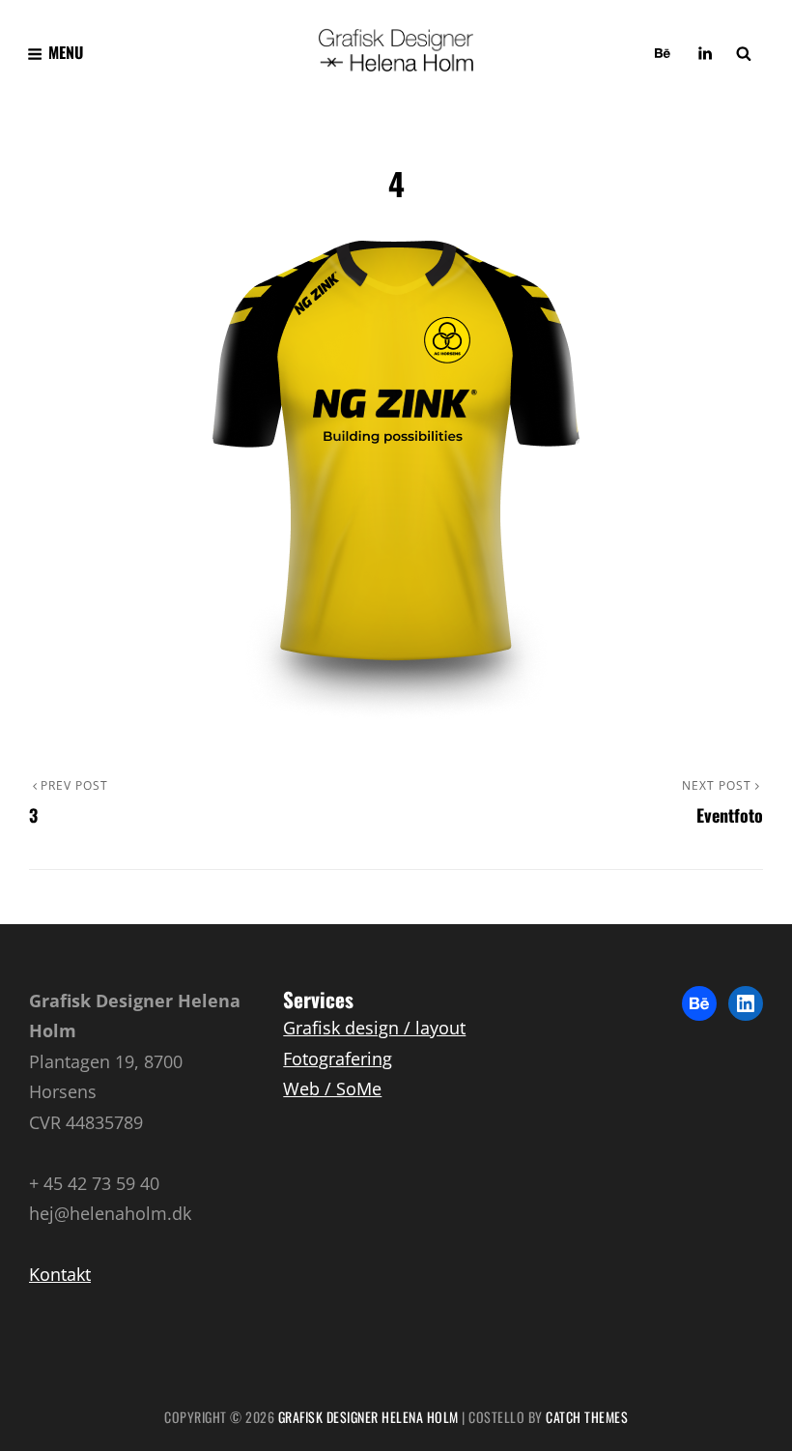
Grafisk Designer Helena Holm (368, 1417)
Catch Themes (587, 1417)
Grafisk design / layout (374, 1027)
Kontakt (60, 1274)
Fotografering (337, 1058)
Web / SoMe (332, 1088)
